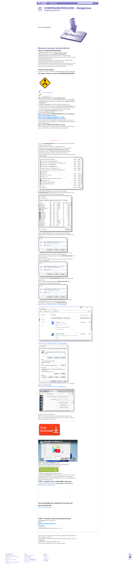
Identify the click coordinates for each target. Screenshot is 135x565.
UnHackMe (52, 121)
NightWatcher (43, 526)
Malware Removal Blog (29, 555)
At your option (46, 558)
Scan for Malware (28, 558)
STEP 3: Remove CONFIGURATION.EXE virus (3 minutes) (52, 118)
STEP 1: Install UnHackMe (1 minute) (47, 115)
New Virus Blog (27, 556)
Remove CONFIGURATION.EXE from (54, 304)
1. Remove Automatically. (47, 92)
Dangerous (53, 3)
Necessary (46, 555)
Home (42, 3)
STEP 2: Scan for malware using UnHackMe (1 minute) (51, 117)
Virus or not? (30, 559)
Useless (45, 556)
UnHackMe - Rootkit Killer (10, 555)
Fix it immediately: (44, 27)
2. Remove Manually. (46, 96)
